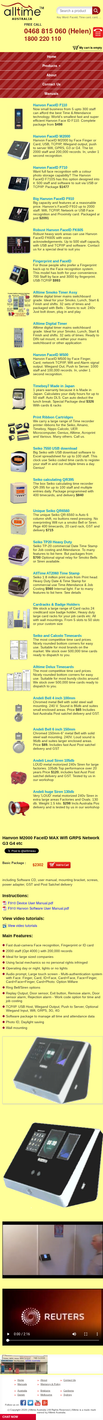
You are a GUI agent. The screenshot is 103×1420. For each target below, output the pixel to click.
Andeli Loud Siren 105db (53, 760)
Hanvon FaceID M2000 (51, 136)
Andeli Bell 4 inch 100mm (54, 698)
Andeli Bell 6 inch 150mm (54, 729)
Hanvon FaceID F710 (50, 167)
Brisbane (45, 1390)
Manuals (51, 93)
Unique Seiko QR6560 (51, 511)
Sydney (67, 1394)
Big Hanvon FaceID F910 (53, 199)
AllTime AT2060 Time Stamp (56, 573)
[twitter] (30, 1403)
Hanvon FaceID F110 (50, 105)
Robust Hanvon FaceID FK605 (58, 230)
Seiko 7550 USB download (55, 448)
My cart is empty (90, 47)
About (51, 75)
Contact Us (51, 84)
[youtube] (37, 1403)
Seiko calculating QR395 (53, 479)
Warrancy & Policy (50, 1384)
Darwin (21, 1394)
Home (51, 56)
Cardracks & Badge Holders (56, 604)
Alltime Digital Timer (50, 323)
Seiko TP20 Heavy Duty (52, 542)
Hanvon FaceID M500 (50, 355)
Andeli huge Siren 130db (53, 792)
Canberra (68, 1390)
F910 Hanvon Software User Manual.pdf (38, 908)
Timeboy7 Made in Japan (53, 386)
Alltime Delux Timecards (53, 667)
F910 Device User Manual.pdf (30, 903)
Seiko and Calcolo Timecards (57, 636)
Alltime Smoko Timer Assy (55, 292)
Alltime (75, 1409)
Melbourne (46, 1394)
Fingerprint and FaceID (52, 261)
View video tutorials (22, 926)
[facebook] (23, 1403)
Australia (22, 1390)
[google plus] (45, 1403)
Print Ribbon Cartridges (53, 417)
